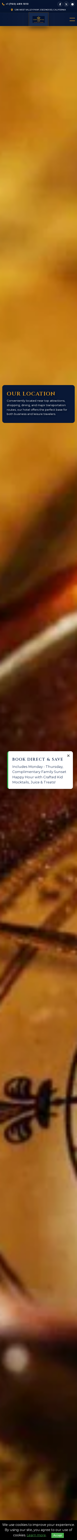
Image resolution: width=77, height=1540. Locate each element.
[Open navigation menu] (71, 19)
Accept (57, 1535)
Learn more (36, 1535)
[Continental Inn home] (38, 19)
